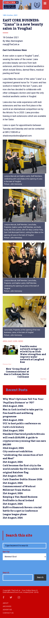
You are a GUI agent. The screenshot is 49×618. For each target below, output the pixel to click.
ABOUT (5, 603)
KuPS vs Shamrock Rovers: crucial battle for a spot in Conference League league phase (22, 511)
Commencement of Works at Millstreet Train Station (19, 488)
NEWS (20, 341)
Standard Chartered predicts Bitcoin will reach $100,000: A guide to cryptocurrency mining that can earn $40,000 (24, 439)
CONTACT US (8, 613)
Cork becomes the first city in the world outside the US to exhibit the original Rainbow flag (23, 469)
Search (6, 573)
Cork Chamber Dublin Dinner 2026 (22, 479)
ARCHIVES (7, 606)
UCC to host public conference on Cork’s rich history (22, 425)
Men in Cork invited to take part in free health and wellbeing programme (23, 413)
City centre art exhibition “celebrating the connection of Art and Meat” (23, 455)
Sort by (6, 552)
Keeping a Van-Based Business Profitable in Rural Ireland (20, 499)
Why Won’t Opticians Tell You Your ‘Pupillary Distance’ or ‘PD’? (23, 401)
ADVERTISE (7, 610)
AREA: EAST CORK (10, 341)
